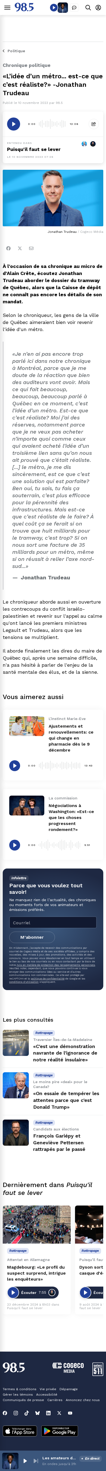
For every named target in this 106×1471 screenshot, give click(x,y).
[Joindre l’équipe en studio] (74, 8)
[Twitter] (20, 248)
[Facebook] (8, 248)
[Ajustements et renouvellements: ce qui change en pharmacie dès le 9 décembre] (26, 726)
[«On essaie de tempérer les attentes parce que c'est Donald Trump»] (16, 1085)
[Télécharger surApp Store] (20, 1432)
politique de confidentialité (47, 978)
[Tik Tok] (26, 1413)
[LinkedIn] (48, 1413)
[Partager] (94, 124)
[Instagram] (16, 1413)
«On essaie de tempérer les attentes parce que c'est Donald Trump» (66, 1100)
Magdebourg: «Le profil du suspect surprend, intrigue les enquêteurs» (36, 1273)
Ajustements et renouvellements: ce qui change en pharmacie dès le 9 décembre (71, 738)
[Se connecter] (98, 7)
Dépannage (69, 1389)
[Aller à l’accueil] (24, 10)
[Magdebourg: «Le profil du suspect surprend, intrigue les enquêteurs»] (37, 1225)
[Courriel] (31, 248)
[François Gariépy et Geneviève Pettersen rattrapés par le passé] (16, 1133)
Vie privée (48, 1389)
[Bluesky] (37, 1413)
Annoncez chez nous (83, 1400)
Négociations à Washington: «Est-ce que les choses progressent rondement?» (71, 817)
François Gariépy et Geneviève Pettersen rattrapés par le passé (59, 1142)
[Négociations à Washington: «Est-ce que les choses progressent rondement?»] (26, 805)
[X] (59, 1413)
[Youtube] (70, 1413)
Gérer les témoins (18, 1394)
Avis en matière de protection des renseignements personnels (56, 964)
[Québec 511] (97, 1374)
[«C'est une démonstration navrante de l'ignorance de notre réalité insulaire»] (16, 1043)
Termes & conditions (19, 1389)
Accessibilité (46, 1394)
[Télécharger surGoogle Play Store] (59, 1432)
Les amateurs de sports (59, 1458)
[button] (25, 1460)
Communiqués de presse (23, 1400)
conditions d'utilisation (24, 981)
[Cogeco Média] (68, 1371)
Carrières (55, 1400)
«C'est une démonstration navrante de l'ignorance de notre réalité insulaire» (65, 1053)
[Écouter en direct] (53, 7)
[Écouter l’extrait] (13, 124)
